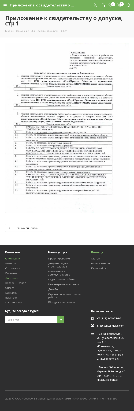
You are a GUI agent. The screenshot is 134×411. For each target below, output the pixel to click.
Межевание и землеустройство (59, 273)
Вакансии (11, 297)
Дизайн (53, 289)
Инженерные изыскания (63, 284)
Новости (10, 263)
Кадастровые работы (61, 279)
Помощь (97, 252)
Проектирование (59, 258)
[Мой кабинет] (103, 5)
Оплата (9, 287)
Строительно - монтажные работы (65, 295)
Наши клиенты (100, 263)
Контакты (11, 292)
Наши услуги (57, 252)
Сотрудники (12, 268)
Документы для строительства (58, 265)
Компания (12, 252)
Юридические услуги (61, 302)
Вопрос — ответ (15, 283)
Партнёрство (13, 302)
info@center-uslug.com (110, 325)
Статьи (95, 258)
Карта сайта (98, 268)
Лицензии (11, 278)
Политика (11, 273)
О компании (12, 258)
